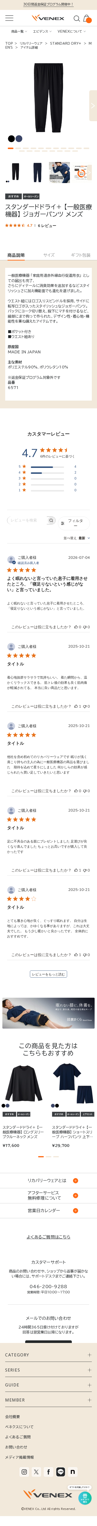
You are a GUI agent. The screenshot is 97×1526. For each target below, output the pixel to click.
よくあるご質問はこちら (49, 1237)
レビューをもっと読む (48, 974)
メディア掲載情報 (19, 1457)
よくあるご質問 (18, 1437)
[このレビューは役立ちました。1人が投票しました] (76, 706)
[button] (10, 148)
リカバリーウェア (31, 43)
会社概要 (12, 1417)
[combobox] (77, 538)
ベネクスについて (19, 1427)
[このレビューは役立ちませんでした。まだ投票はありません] (84, 627)
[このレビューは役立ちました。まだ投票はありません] (76, 627)
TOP (9, 43)
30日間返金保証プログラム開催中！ (48, 4)
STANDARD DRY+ (65, 43)
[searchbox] (27, 520)
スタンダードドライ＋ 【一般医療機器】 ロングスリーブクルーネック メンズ (23, 1132)
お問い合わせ (16, 1447)
